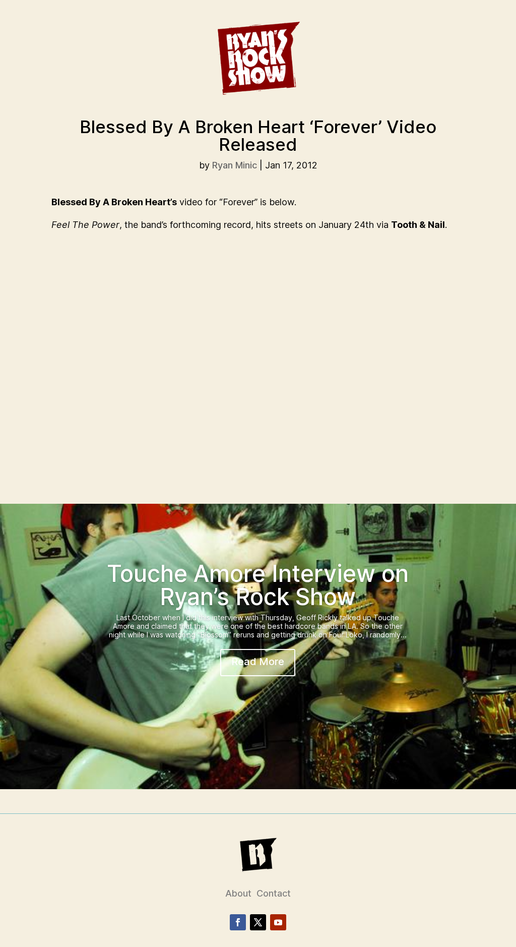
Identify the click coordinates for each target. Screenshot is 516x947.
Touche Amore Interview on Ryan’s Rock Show (258, 585)
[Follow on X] (258, 922)
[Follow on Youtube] (278, 922)
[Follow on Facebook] (238, 922)
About (238, 893)
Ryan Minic (234, 165)
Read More (257, 662)
